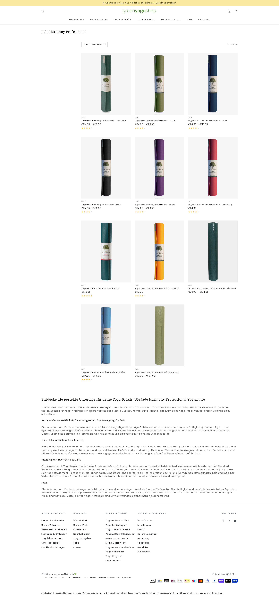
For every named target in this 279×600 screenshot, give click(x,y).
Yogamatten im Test (117, 520)
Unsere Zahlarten (50, 525)
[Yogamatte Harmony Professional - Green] (159, 84)
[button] (43, 11)
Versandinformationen (54, 529)
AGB (84, 578)
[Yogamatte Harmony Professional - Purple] (159, 168)
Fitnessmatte (112, 560)
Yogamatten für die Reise (119, 547)
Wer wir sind (80, 520)
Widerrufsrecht (51, 578)
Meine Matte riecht (115, 542)
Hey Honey (143, 538)
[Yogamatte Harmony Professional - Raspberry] (213, 168)
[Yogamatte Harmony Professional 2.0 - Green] (159, 335)
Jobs (76, 542)
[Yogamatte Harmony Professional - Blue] (213, 84)
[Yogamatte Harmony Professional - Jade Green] (106, 84)
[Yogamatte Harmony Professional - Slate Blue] (106, 335)
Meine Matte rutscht (116, 538)
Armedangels (145, 520)
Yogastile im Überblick (117, 529)
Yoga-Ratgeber (82, 538)
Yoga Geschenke (115, 551)
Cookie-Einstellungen (53, 547)
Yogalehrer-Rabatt (52, 538)
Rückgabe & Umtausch (54, 534)
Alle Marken (143, 551)
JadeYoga (143, 542)
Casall (140, 529)
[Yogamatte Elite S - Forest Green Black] (106, 251)
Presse (77, 547)
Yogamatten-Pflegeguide (120, 534)
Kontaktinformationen (109, 578)
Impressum (126, 578)
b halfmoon (144, 525)
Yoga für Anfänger (115, 525)
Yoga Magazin (113, 556)
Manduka (142, 547)
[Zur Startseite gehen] (139, 11)
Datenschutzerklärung (70, 578)
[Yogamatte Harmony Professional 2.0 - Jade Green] (213, 251)
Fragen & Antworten (52, 520)
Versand (92, 578)
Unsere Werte (80, 525)
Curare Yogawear (147, 534)
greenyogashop (56, 574)
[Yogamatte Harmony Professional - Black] (106, 168)
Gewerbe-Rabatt (50, 542)
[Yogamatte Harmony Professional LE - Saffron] (159, 251)
